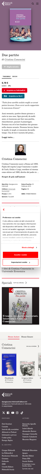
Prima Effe (26, 458)
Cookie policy (6, 437)
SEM (3, 464)
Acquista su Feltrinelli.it (16, 90)
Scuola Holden (27, 461)
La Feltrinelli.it (7, 453)
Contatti (5, 426)
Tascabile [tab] (6, 76)
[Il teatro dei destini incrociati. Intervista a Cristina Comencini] (20, 306)
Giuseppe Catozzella (29, 434)
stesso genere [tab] (27, 336)
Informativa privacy (9, 435)
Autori (25, 418)
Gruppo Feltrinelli (8, 450)
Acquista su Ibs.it (15, 96)
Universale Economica (8, 190)
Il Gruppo (6, 445)
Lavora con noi (27, 468)
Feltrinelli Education (29, 450)
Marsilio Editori (28, 456)
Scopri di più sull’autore (13, 176)
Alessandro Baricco (29, 431)
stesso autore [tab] (13, 336)
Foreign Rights (7, 440)
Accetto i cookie (20, 255)
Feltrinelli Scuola (8, 469)
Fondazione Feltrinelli (10, 456)
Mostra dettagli (28, 247)
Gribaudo (5, 461)
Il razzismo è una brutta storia (28, 465)
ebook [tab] (14, 76)
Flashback (9, 378)
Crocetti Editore (7, 467)
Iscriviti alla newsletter (10, 429)
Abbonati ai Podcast (9, 432)
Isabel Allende (27, 428)
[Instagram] (21, 413)
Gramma (5, 458)
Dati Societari (7, 424)
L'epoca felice (27, 378)
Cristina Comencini (15, 59)
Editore (6, 418)
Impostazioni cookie (19, 262)
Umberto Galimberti (29, 436)
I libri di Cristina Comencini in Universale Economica (18, 270)
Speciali (13, 282)
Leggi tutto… (8, 137)
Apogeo (25, 453)
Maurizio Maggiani (29, 439)
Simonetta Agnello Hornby (29, 425)
